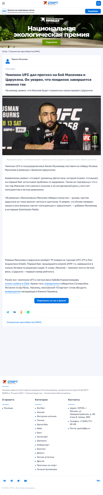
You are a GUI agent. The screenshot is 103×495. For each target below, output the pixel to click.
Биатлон (41, 449)
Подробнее (93, 11)
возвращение (13, 291)
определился (52, 283)
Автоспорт (42, 436)
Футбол (41, 408)
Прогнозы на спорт (47, 465)
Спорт (5, 51)
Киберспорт (43, 445)
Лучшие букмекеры (47, 469)
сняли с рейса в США (17, 283)
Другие (40, 461)
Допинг (40, 453)
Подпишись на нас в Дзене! (51, 300)
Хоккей (40, 412)
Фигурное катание (46, 416)
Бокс (39, 432)
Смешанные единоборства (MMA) (24, 51)
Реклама (8, 408)
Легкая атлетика (45, 457)
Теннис (41, 420)
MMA (39, 428)
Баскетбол (42, 424)
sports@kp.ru (83, 428)
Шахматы (42, 440)
